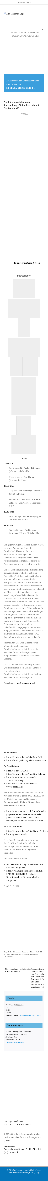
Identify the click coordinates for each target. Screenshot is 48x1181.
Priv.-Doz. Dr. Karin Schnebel (17, 1124)
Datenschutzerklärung (14, 1149)
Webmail (14, 1152)
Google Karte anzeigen (15, 1042)
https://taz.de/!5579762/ (17, 771)
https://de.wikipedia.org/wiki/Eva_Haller (25, 757)
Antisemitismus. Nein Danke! (30, 1015)
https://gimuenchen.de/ (16, 834)
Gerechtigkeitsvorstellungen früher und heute (18, 970)
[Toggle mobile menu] (43, 13)
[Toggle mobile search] (39, 13)
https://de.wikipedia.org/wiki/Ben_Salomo (25, 774)
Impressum (9, 1146)
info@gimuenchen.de (24, 2)
